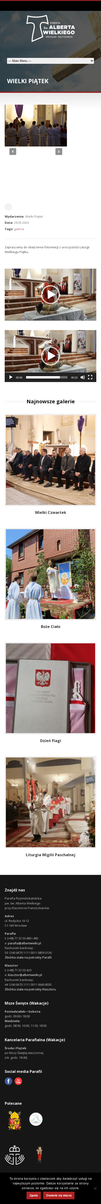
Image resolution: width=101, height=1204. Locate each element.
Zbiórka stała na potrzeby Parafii (28, 957)
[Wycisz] (82, 377)
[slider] (46, 377)
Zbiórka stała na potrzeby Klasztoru (30, 989)
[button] (50, 294)
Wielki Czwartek (50, 512)
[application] (50, 295)
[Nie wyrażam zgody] (95, 1188)
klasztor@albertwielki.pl (25, 975)
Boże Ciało (50, 626)
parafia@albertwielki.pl (24, 943)
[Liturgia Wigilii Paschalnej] (51, 803)
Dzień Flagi (50, 740)
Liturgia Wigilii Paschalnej (50, 854)
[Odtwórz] (10, 377)
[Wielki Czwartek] (51, 461)
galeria (19, 229)
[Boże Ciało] (51, 575)
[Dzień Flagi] (51, 689)
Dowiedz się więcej (58, 1195)
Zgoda (34, 1195)
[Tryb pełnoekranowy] (90, 377)
